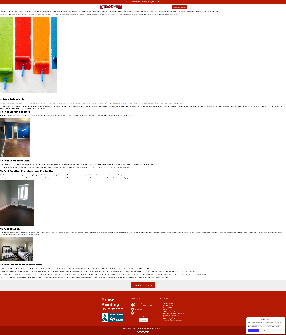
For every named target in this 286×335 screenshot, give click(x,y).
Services (126, 7)
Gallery (145, 7)
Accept (253, 330)
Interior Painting (168, 303)
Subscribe (144, 320)
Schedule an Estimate (179, 7)
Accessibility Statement (156, 328)
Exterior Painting (168, 305)
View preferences (278, 330)
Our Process (136, 7)
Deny (265, 330)
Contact (168, 7)
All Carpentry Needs (169, 319)
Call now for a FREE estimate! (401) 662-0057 (142, 2)
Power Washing (167, 307)
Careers (161, 7)
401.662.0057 (138, 309)
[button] (283, 319)
